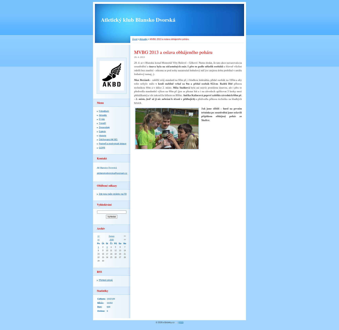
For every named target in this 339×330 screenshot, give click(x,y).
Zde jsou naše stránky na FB (113, 194)
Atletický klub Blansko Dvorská (138, 20)
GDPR (102, 147)
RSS (181, 322)
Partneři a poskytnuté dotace (112, 143)
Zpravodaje (104, 127)
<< (98, 236)
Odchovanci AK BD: (108, 139)
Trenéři (102, 123)
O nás (102, 119)
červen (111, 236)
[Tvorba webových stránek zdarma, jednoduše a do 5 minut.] (176, 323)
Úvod (134, 39)
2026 (112, 240)
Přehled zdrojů (106, 280)
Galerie (102, 131)
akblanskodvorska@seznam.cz (112, 173)
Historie (102, 135)
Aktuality (143, 39)
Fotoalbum (104, 111)
